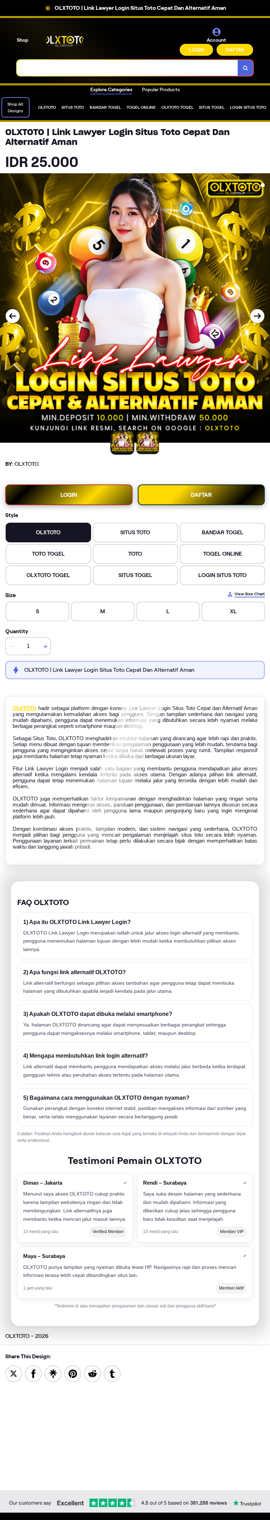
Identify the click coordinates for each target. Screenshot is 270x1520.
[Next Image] (257, 316)
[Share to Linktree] (53, 1374)
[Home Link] (64, 41)
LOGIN (196, 50)
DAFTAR (235, 50)
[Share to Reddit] (92, 1374)
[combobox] (127, 68)
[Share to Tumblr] (112, 1374)
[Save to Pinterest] (72, 1374)
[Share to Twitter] (13, 1374)
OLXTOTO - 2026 (27, 1336)
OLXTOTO (25, 708)
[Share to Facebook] (33, 1374)
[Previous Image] (12, 316)
